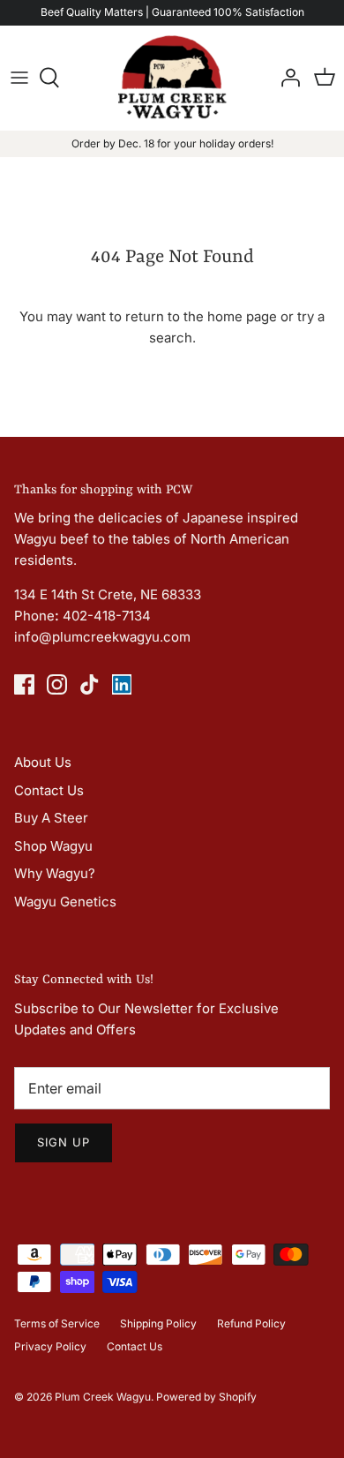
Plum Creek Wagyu (103, 1396)
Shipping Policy (158, 1323)
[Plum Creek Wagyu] (172, 77)
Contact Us (49, 790)
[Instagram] (57, 684)
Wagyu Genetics (65, 901)
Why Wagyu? (54, 873)
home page (242, 316)
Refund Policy (251, 1323)
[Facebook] (24, 684)
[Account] (285, 77)
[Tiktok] (89, 684)
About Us (42, 762)
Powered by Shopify (206, 1396)
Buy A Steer (51, 817)
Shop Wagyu (53, 846)
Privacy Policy (50, 1346)
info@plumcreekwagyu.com (102, 636)
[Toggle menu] (19, 77)
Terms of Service (57, 1323)
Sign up (63, 1142)
